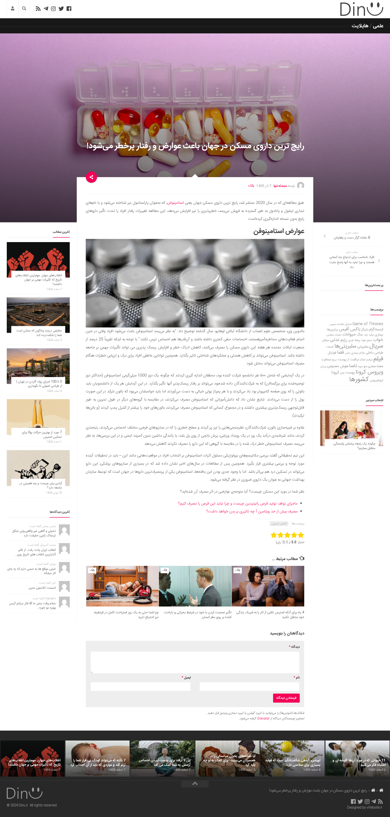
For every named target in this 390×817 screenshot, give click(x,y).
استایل (348, 324)
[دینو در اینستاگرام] (53, 8)
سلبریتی (363, 347)
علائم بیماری (358, 353)
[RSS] (38, 8)
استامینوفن (175, 203)
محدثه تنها (280, 186)
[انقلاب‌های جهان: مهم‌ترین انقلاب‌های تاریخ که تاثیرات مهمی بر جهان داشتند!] (38, 260)
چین (342, 373)
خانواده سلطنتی (334, 335)
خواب (378, 340)
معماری (372, 366)
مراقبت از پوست (348, 359)
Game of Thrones (368, 324)
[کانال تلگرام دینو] (46, 8)
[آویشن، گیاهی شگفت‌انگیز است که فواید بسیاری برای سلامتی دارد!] (292, 759)
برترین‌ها (332, 329)
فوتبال (332, 353)
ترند (366, 335)
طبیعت (330, 347)
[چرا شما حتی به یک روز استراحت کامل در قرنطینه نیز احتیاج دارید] (122, 586)
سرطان (325, 340)
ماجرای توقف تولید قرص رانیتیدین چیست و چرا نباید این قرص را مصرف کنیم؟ (237, 503)
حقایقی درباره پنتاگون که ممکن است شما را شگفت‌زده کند (39, 333)
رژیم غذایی (338, 340)
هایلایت (360, 26)
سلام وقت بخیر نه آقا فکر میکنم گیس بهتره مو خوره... (32, 606)
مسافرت (326, 359)
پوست (350, 373)
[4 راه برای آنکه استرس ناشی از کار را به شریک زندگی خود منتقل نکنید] (268, 586)
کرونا (335, 372)
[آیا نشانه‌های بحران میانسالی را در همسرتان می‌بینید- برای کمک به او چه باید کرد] (227, 759)
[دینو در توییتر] (61, 8)
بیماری (379, 335)
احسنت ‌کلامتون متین (42, 588)
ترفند (371, 335)
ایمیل (186, 677)
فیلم (378, 359)
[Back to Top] (195, 784)
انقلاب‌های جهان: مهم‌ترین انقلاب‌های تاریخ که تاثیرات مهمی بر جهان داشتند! (38, 280)
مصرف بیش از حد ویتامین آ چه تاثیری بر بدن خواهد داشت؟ (251, 511)
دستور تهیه (366, 340)
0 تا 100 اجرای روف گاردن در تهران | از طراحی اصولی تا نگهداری (39, 384)
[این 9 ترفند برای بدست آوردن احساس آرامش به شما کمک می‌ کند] (162, 759)
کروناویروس (376, 380)
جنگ (360, 335)
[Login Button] (12, 9)
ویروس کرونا (369, 372)
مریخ (334, 360)
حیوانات (349, 334)
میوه (360, 366)
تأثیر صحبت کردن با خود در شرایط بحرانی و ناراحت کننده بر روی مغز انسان (198, 615)
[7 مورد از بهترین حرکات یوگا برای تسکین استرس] (38, 417)
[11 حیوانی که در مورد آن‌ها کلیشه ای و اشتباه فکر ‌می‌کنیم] (357, 759)
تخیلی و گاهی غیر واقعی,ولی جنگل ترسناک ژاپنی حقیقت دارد (34, 533)
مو (365, 366)
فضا (340, 352)
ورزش (323, 366)
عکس (347, 353)
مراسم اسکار (366, 359)
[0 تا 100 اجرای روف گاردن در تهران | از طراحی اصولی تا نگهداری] (38, 366)
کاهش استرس (279, 523)
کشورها (359, 379)
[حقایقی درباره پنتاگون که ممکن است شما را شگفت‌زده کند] (38, 315)
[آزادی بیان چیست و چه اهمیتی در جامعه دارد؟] (38, 468)
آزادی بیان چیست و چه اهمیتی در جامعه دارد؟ (40, 486)
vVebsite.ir (374, 807)
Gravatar (263, 718)
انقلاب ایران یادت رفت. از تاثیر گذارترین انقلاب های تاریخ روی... (35, 552)
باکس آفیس (349, 329)
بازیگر (364, 329)
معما (380, 366)
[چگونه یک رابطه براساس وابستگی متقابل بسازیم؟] (351, 428)
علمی (378, 26)
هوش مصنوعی (337, 366)
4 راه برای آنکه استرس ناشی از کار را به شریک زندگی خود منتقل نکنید (270, 615)
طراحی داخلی (374, 353)
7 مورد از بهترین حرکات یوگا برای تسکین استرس (42, 435)
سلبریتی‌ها (345, 346)
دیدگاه (294, 647)
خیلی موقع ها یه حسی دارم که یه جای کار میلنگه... (31, 571)
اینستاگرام (376, 329)
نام (297, 677)
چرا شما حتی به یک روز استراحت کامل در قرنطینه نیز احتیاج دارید (126, 615)
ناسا (353, 366)
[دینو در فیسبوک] (69, 8)
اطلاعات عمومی (337, 324)
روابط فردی (354, 340)
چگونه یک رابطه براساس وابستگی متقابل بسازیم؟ (354, 446)
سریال (376, 346)
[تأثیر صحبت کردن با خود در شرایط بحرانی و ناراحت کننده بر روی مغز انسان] (195, 586)
